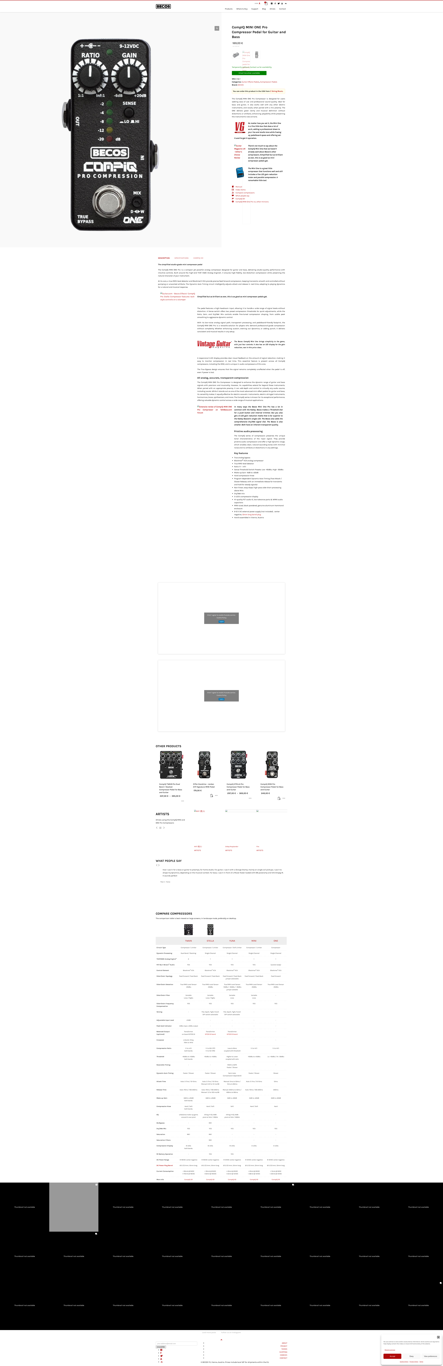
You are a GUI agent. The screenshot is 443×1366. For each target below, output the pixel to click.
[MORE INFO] (216, 795)
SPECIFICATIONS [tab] (181, 258)
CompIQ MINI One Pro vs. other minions (252, 202)
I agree (221, 621)
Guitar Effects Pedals (250, 82)
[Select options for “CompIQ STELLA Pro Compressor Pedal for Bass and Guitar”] (250, 798)
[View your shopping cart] (266, 3)
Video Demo (241, 190)
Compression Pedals (268, 82)
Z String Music (276, 91)
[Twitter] (278, 3)
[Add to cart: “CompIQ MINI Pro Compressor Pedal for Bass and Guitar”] (279, 798)
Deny (412, 1356)
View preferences (430, 1356)
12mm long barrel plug (251, 514)
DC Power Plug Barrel (165, 1165)
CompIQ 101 (240, 199)
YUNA (232, 940)
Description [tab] (164, 258)
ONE (276, 940)
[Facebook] (275, 3)
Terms (421, 1361)
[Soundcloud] (285, 3)
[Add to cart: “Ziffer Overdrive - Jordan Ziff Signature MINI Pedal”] (211, 795)
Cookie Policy (404, 1361)
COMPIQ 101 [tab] (198, 258)
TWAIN (188, 940)
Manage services (390, 1350)
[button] (438, 1337)
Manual (239, 187)
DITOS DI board (210, 1034)
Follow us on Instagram (231, 1332)
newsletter (161, 1347)
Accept (392, 1356)
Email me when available (249, 73)
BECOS (241, 85)
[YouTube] (282, 3)
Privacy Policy (414, 1361)
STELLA (210, 940)
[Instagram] (271, 3)
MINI (253, 940)
